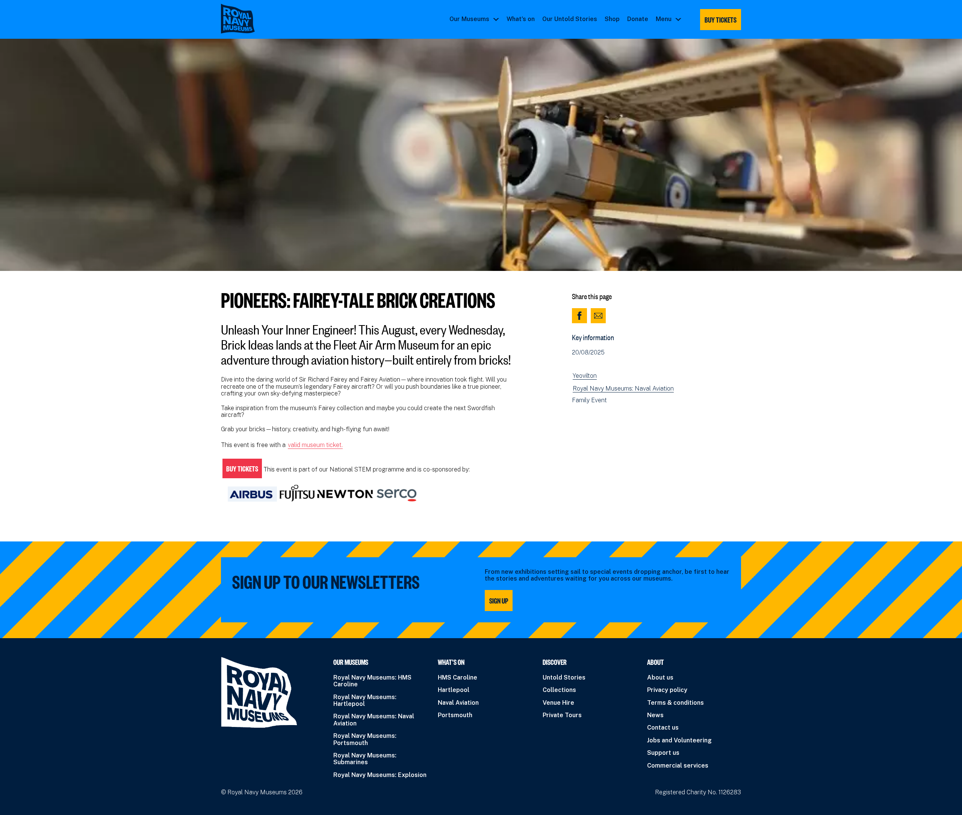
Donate (637, 19)
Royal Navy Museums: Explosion (380, 775)
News (655, 715)
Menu (664, 19)
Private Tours (562, 715)
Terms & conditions (675, 702)
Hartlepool (453, 689)
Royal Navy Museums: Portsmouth (364, 739)
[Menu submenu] (678, 19)
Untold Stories (564, 677)
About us (660, 677)
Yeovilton (585, 376)
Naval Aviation (458, 702)
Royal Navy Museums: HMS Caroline (372, 681)
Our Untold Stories (569, 19)
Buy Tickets (242, 468)
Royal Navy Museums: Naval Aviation (623, 388)
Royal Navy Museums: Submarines (364, 759)
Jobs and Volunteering (679, 740)
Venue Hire (558, 702)
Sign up (498, 600)
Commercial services (677, 765)
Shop (612, 19)
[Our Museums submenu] (496, 19)
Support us (663, 752)
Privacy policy (667, 689)
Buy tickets (721, 19)
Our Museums (469, 19)
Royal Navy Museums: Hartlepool (364, 700)
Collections (559, 689)
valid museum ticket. (315, 445)
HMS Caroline (457, 677)
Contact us (663, 727)
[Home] (238, 18)
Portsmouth (455, 715)
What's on (521, 19)
